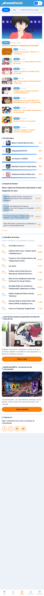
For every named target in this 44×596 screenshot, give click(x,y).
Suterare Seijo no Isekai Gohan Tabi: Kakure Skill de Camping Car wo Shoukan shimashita (22, 302)
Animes (6, 43)
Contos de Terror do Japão (30, 10)
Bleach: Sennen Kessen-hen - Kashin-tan (23, 143)
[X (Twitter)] (4, 428)
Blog (14, 10)
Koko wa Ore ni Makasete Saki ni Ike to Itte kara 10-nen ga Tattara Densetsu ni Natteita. (22, 280)
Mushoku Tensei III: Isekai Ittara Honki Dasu (24, 167)
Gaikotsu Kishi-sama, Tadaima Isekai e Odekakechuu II (22, 252)
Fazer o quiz (22, 359)
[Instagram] (10, 428)
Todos (6, 10)
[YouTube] (23, 428)
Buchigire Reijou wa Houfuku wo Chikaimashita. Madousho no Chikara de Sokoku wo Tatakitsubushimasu (22, 287)
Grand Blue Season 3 (16, 246)
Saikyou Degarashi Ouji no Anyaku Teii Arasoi (21, 295)
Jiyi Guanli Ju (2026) (20, 159)
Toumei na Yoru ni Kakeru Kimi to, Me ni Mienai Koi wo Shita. (22, 259)
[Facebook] (17, 428)
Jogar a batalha (22, 409)
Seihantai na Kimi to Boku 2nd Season (23, 174)
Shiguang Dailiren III (19, 151)
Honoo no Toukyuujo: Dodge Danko (22, 308)
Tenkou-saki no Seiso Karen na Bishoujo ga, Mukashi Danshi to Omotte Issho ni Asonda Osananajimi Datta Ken (22, 272)
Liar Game (12, 266)
